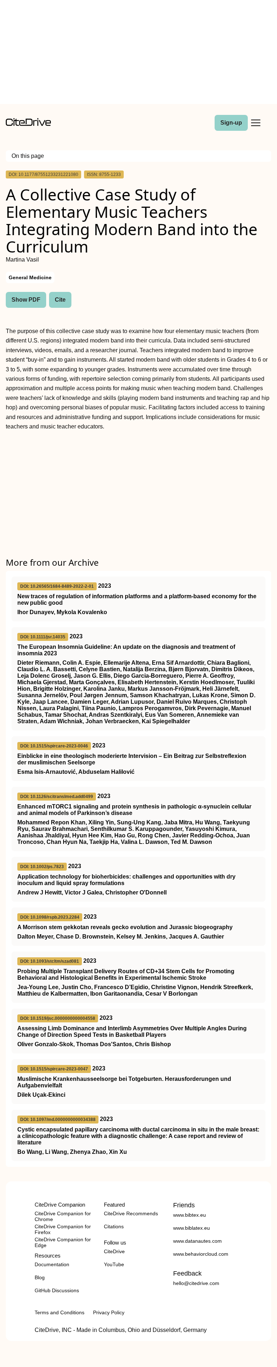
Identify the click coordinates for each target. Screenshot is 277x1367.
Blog (40, 1277)
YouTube (114, 1264)
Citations (114, 1226)
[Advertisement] (138, 53)
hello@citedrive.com (196, 1283)
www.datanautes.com (197, 1241)
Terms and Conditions (59, 1312)
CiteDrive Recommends (131, 1213)
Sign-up (231, 123)
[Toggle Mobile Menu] (256, 123)
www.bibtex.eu (189, 1215)
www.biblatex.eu (191, 1228)
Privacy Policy (108, 1312)
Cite (60, 300)
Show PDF (26, 300)
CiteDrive (114, 1251)
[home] (28, 124)
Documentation (52, 1264)
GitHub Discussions (57, 1290)
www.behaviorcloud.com (200, 1254)
